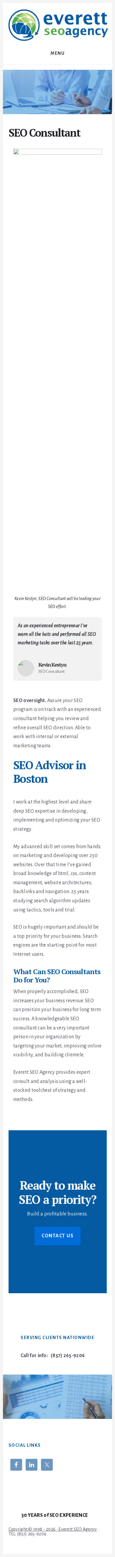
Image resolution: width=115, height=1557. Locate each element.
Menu (57, 53)
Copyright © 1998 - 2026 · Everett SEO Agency (53, 1529)
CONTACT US (57, 1236)
